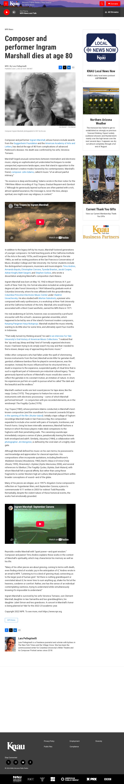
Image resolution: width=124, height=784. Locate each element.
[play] (7, 12)
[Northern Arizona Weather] (101, 100)
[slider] (17, 12)
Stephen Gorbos (43, 272)
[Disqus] (62, 699)
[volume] (14, 12)
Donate (114, 3)
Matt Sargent (24, 272)
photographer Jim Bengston (18, 442)
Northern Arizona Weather (101, 121)
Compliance (74, 747)
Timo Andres (69, 266)
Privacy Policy (49, 741)
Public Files (48, 747)
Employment (75, 741)
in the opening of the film (24, 415)
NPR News (9, 29)
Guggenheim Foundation (25, 143)
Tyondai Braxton (49, 269)
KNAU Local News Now (101, 71)
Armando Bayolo (12, 269)
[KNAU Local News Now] (101, 47)
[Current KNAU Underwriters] (101, 231)
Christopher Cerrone (31, 269)
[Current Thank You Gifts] (101, 180)
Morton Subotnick (47, 298)
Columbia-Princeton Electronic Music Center (26, 295)
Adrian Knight (11, 272)
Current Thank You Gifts (101, 209)
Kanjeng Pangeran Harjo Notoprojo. (22, 323)
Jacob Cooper (64, 269)
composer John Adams (22, 172)
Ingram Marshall (37, 140)
